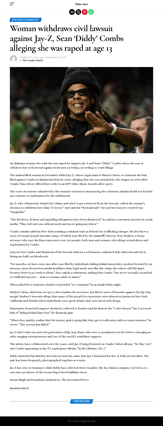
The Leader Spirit (33, 60)
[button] (12, 4)
